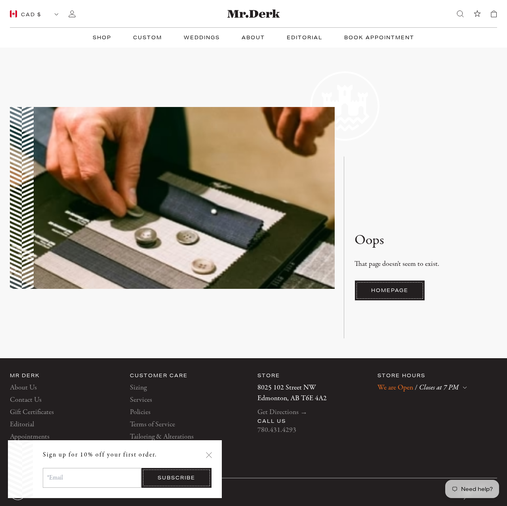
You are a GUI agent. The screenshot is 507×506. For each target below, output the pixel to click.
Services (141, 400)
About (253, 37)
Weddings (202, 37)
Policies (140, 412)
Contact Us (26, 400)
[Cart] (494, 13)
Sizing (138, 388)
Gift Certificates (32, 412)
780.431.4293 (276, 430)
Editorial (304, 37)
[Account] (72, 13)
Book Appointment (379, 37)
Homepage (389, 290)
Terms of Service (152, 425)
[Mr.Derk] (253, 14)
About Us (23, 388)
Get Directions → (282, 412)
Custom (147, 37)
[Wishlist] (477, 13)
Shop (102, 37)
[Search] (460, 13)
